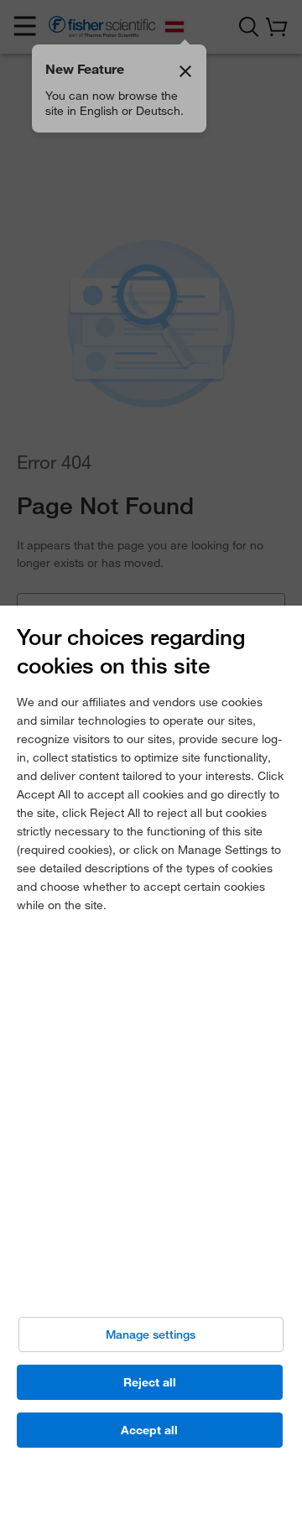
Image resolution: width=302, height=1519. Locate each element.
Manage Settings (150, 1334)
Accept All (149, 1430)
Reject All (149, 1382)
